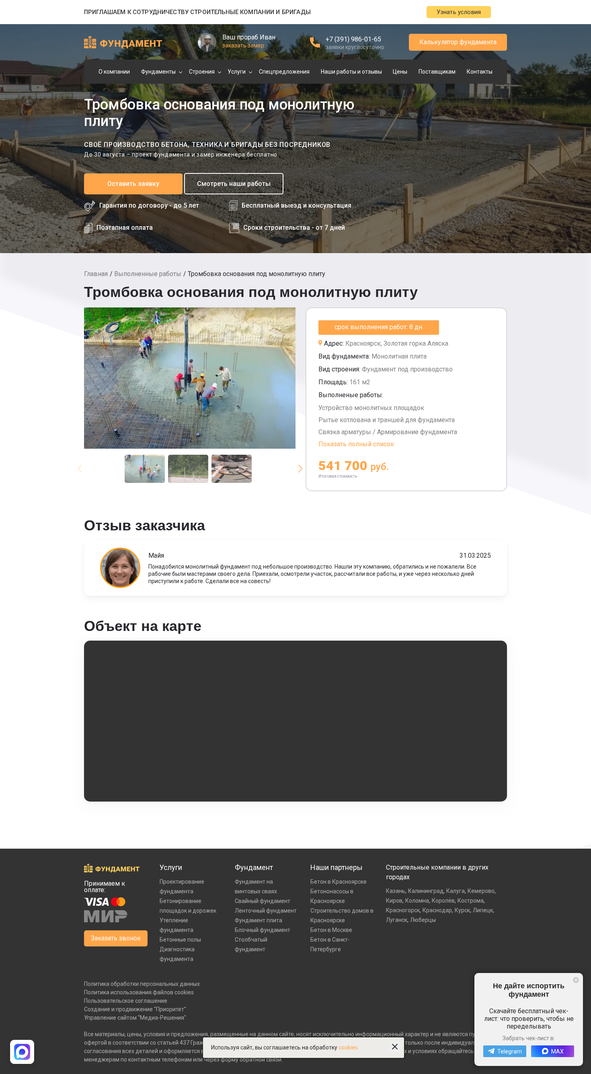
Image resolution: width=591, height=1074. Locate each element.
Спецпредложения (284, 71)
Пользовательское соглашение (125, 1001)
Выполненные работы (147, 274)
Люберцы (423, 920)
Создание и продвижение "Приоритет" (135, 1009)
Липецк (483, 910)
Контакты (479, 71)
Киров (394, 900)
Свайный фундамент (262, 901)
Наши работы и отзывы (351, 71)
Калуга (455, 891)
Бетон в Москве (331, 930)
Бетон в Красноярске (338, 881)
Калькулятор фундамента (458, 42)
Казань (395, 891)
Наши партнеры (336, 867)
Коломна (417, 900)
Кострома (471, 900)
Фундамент (254, 867)
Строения (202, 71)
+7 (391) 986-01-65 (353, 39)
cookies (348, 1047)
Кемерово (481, 891)
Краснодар (437, 910)
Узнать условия (459, 12)
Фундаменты (158, 71)
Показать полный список (356, 444)
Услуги (237, 71)
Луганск (396, 920)
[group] (190, 378)
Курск (462, 910)
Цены (400, 71)
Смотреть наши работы (234, 184)
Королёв (443, 900)
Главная (96, 274)
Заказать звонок (116, 938)
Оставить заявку (133, 184)
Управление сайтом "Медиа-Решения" (135, 1017)
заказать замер (243, 45)
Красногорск (403, 910)
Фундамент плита (258, 920)
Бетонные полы (180, 939)
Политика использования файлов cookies (139, 992)
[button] (300, 469)
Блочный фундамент (262, 930)
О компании (114, 71)
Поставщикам (437, 71)
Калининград (425, 891)
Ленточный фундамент (266, 910)
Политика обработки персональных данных (142, 984)
